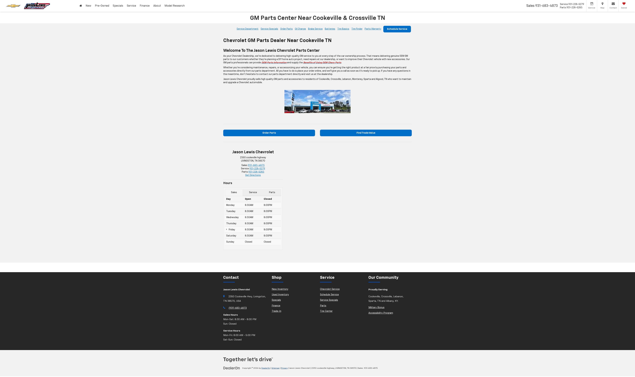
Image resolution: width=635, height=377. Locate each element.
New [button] (88, 6)
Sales (234, 192)
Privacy (284, 368)
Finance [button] (145, 6)
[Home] (81, 6)
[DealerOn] (231, 368)
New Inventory (280, 289)
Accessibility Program (380, 313)
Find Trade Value (366, 133)
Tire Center (326, 311)
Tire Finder (356, 29)
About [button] (157, 6)
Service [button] (131, 6)
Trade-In (276, 311)
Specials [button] (118, 6)
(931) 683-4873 (238, 308)
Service (253, 192)
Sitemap (275, 368)
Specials (276, 300)
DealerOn (265, 368)
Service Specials (269, 29)
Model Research (175, 6)
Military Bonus (376, 307)
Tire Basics (343, 29)
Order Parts (286, 29)
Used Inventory (280, 294)
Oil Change (300, 29)
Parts (272, 192)
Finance (276, 305)
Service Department (247, 29)
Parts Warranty (373, 29)
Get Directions (253, 175)
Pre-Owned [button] (102, 6)
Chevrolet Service (330, 289)
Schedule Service (397, 29)
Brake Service (315, 29)
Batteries (330, 29)
